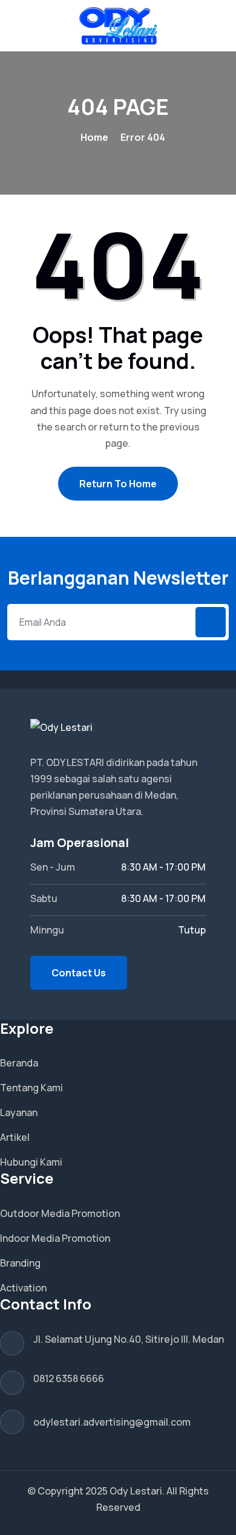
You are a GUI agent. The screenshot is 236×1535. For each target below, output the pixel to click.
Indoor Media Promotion (55, 1238)
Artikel (15, 1137)
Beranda (19, 1062)
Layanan (19, 1112)
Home (94, 137)
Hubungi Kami (31, 1162)
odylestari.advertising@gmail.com (112, 1422)
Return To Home (118, 483)
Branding (20, 1263)
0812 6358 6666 (68, 1378)
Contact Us (78, 972)
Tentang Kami (31, 1087)
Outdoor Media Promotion (60, 1213)
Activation (23, 1287)
